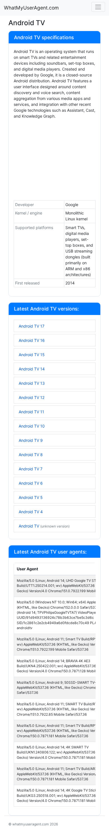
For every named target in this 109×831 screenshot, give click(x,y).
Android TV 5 (31, 497)
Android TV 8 (31, 454)
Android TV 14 (32, 369)
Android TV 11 (31, 411)
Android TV (44, 526)
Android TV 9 (31, 440)
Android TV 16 (32, 340)
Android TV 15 (32, 354)
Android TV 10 (32, 426)
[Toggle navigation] (98, 7)
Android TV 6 (31, 483)
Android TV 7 (30, 468)
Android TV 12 (31, 397)
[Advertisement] (55, 161)
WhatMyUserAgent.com (31, 8)
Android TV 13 (32, 383)
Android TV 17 (31, 326)
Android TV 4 (31, 511)
